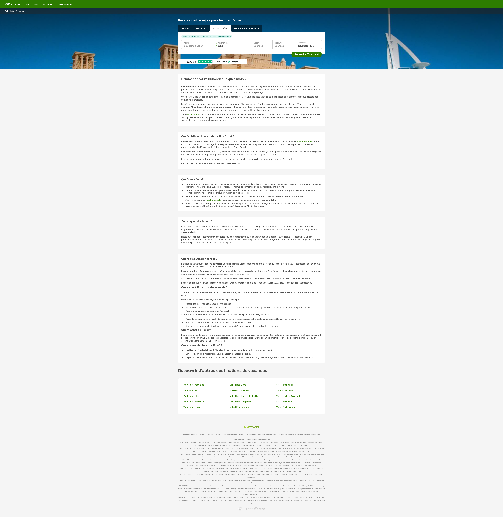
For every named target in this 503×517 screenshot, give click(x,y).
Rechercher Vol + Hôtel (307, 54)
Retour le (278, 43)
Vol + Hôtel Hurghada (240, 401)
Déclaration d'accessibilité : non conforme (261, 435)
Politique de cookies (214, 435)
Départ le (257, 43)
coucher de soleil (213, 200)
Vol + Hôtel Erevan (285, 390)
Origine (186, 43)
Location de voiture (64, 4)
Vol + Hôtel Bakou (285, 385)
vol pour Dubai (194, 114)
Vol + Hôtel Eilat (191, 396)
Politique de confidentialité (234, 435)
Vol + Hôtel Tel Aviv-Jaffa (288, 396)
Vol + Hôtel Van (190, 390)
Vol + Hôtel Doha (238, 385)
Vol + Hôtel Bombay (239, 390)
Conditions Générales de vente (193, 435)
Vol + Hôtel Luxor (191, 407)
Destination (223, 43)
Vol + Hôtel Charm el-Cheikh (244, 396)
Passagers (302, 43)
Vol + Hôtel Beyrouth (193, 401)
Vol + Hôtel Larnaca (239, 407)
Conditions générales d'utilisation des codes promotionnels (300, 435)
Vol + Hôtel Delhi (284, 401)
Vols (27, 4)
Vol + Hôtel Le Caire (285, 407)
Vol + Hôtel (47, 4)
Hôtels (36, 4)
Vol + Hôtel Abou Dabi (193, 385)
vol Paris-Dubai (304, 141)
